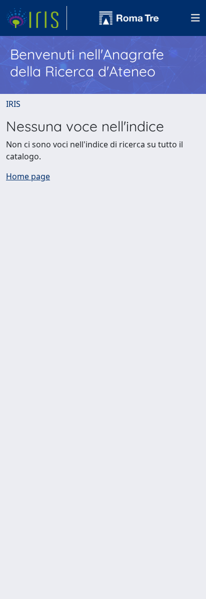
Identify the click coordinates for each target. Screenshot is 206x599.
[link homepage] (36, 18)
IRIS (13, 103)
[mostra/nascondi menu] (195, 18)
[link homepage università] (129, 18)
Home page (28, 176)
